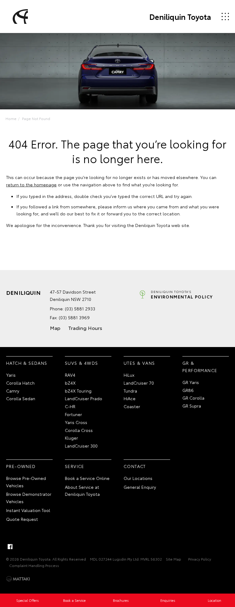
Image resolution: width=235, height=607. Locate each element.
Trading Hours (85, 327)
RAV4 (70, 375)
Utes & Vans (139, 363)
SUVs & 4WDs (81, 363)
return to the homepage (31, 184)
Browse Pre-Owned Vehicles (26, 481)
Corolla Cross (79, 430)
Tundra (130, 391)
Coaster (132, 406)
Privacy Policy (199, 558)
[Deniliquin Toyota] (19, 16)
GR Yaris (190, 382)
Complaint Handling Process (34, 565)
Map (55, 327)
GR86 (188, 390)
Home (11, 118)
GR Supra (191, 406)
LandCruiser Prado (83, 398)
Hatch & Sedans (26, 363)
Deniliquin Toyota (180, 16)
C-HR (70, 406)
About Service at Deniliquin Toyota (82, 490)
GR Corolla (193, 398)
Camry (12, 391)
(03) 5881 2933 (80, 308)
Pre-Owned (21, 466)
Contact (135, 466)
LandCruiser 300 (81, 446)
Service (74, 466)
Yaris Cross (76, 422)
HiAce (130, 398)
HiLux (129, 375)
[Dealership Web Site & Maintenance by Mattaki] (18, 579)
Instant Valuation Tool (28, 510)
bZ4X (70, 383)
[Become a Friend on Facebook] (10, 546)
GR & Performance (199, 366)
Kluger (71, 438)
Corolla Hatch (20, 383)
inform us (122, 206)
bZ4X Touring (78, 391)
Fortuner (73, 414)
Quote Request (22, 519)
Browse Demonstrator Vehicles (28, 497)
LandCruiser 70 (139, 383)
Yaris (11, 375)
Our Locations (138, 478)
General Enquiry (140, 487)
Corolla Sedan (20, 398)
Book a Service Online (87, 478)
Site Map (173, 558)
